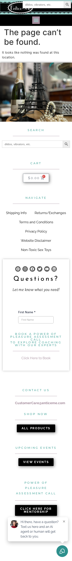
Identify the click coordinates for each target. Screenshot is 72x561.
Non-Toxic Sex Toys (36, 250)
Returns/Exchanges (50, 213)
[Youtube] (47, 269)
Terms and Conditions (36, 222)
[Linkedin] (54, 269)
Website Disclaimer (36, 241)
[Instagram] (25, 269)
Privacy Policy (36, 231)
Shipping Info (16, 213)
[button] (36, 20)
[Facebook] (32, 269)
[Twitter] (39, 269)
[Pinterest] (18, 269)
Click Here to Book (36, 358)
